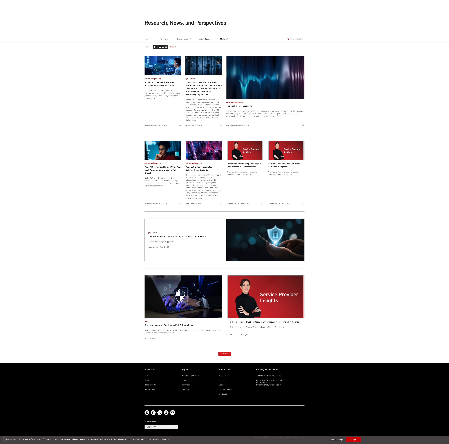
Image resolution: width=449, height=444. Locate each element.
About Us (222, 375)
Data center (159, 47)
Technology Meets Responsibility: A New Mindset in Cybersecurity (244, 165)
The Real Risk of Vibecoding (239, 106)
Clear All (173, 47)
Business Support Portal (190, 375)
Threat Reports (150, 385)
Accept (353, 440)
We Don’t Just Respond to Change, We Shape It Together (284, 165)
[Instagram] (166, 412)
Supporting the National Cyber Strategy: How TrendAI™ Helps (159, 84)
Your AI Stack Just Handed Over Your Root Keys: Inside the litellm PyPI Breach (163, 170)
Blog (146, 375)
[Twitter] (159, 412)
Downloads (186, 385)
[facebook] (153, 412)
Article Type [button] (204, 39)
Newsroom (148, 380)
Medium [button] (223, 39)
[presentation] (163, 65)
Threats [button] (163, 39)
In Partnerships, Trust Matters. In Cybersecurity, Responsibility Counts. (265, 322)
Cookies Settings (336, 440)
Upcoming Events (225, 389)
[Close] (445, 439)
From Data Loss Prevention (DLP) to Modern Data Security (177, 236)
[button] (166, 47)
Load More (225, 354)
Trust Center (223, 394)
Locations (222, 385)
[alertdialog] (224, 440)
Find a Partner (150, 389)
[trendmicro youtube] (172, 412)
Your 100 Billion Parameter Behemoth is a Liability (199, 168)
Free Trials (185, 389)
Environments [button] (182, 39)
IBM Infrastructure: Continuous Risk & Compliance (169, 325)
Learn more (166, 439)
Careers (222, 380)
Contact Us (186, 380)
